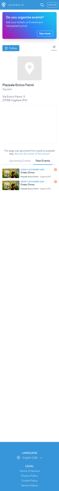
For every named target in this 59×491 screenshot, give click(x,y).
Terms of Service (30, 470)
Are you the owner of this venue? (32, 153)
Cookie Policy (29, 480)
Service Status (29, 485)
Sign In (52, 5)
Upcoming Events (20, 160)
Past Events (43, 160)
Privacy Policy (29, 475)
